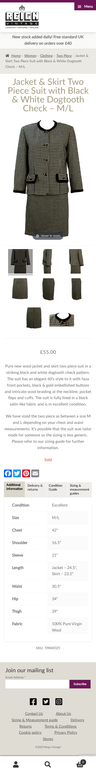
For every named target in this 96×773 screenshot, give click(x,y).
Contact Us (34, 714)
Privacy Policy (65, 733)
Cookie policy (30, 733)
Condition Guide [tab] (55, 487)
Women (30, 56)
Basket (74, 760)
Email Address (15, 677)
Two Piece (64, 56)
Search (48, 764)
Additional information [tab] (14, 486)
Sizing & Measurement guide (35, 720)
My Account (16, 764)
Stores (48, 739)
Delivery (77, 720)
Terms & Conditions (61, 726)
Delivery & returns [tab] (35, 487)
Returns (25, 726)
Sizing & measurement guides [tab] (79, 489)
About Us (63, 714)
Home (16, 56)
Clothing (46, 56)
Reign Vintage (22, 16)
